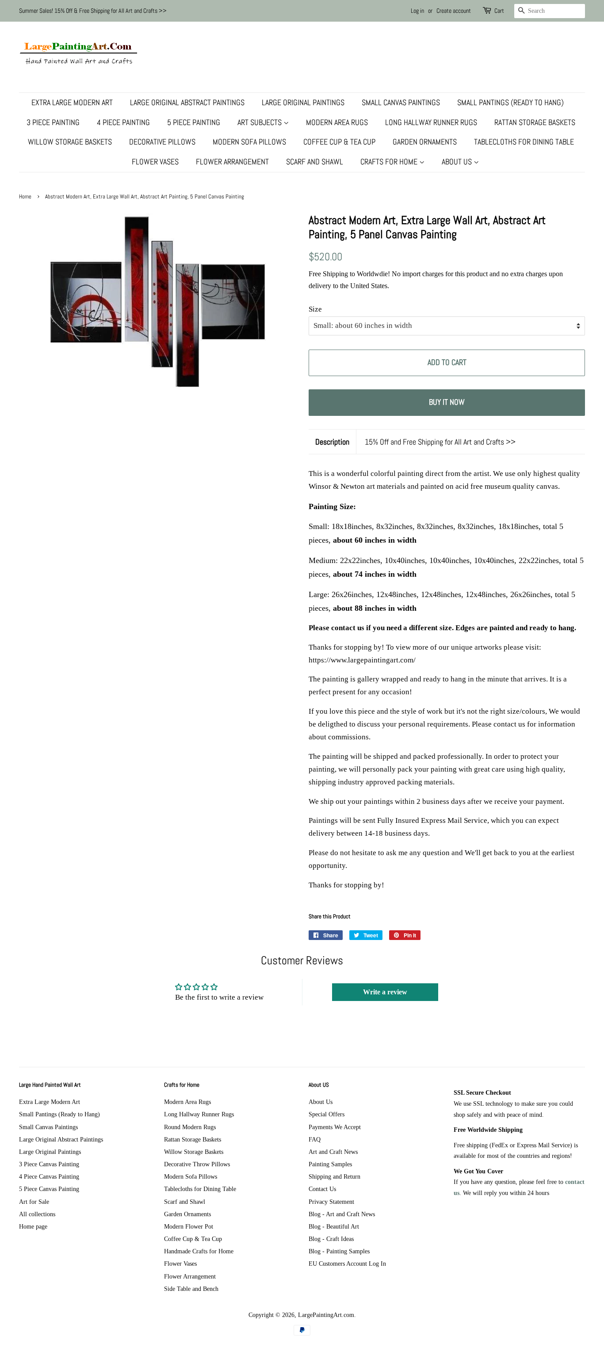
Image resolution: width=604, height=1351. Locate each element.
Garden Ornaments (425, 142)
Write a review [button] (385, 992)
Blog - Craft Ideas (331, 1238)
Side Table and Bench (191, 1288)
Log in (417, 11)
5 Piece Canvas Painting (49, 1188)
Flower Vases (155, 161)
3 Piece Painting (53, 122)
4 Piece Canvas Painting (49, 1176)
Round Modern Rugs (190, 1126)
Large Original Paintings (303, 102)
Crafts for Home (389, 161)
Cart (499, 11)
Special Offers (326, 1114)
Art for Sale (34, 1201)
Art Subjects (260, 122)
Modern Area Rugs (337, 122)
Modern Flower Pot (188, 1226)
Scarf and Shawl (314, 161)
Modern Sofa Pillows (249, 142)
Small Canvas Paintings (401, 102)
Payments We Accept (335, 1126)
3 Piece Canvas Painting (49, 1164)
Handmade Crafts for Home (198, 1251)
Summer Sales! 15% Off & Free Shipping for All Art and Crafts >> (93, 11)
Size (315, 309)
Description (332, 442)
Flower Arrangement (232, 161)
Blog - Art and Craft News (342, 1214)
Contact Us (322, 1188)
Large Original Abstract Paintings (187, 102)
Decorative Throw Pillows (197, 1164)
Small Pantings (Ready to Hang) (510, 102)
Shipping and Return (334, 1176)
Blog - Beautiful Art (334, 1226)
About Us (458, 161)
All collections (37, 1214)
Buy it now (447, 402)
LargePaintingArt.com (326, 1314)
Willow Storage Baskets (70, 142)
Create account (453, 11)
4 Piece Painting (123, 122)
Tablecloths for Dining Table (524, 142)
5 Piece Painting (193, 122)
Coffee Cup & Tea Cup (339, 142)
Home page (33, 1226)
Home (25, 196)
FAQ (315, 1139)
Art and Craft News (333, 1151)
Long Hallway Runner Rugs (431, 122)
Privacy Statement (331, 1201)
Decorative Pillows (162, 142)
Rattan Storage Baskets (534, 122)
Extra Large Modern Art (72, 102)
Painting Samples (330, 1164)
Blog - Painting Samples (339, 1251)
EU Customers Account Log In (347, 1263)
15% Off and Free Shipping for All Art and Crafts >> (440, 442)
